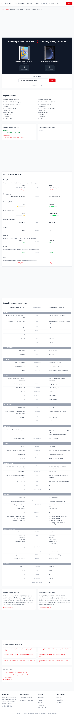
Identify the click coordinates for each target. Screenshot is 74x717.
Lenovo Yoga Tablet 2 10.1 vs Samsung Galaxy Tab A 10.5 (19, 660)
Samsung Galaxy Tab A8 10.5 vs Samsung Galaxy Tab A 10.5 (19, 649)
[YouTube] (44, 3)
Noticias (29, 3)
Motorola (41, 705)
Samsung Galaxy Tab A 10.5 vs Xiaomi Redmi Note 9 (18, 654)
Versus (7, 9)
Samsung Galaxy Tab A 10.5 (24, 61)
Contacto (59, 697)
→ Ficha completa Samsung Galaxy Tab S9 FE (15, 675)
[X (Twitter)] (39, 3)
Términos (59, 702)
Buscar (69, 3)
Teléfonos (8, 3)
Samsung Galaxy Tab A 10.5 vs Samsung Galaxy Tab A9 (54, 649)
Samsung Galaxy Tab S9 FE (50, 61)
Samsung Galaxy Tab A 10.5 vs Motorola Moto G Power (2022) (53, 660)
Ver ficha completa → (9, 607)
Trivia (36, 3)
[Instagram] (41, 3)
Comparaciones (20, 3)
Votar (52, 80)
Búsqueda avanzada (26, 700)
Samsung (41, 697)
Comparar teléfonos (26, 697)
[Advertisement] (37, 155)
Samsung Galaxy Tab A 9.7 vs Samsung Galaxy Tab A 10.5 (53, 655)
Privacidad (59, 700)
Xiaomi (40, 702)
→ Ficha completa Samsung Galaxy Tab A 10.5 (15, 672)
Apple (40, 700)
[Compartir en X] (39, 85)
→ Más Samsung (7, 677)
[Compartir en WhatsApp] (41, 85)
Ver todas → (42, 707)
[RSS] (46, 3)
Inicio (3, 9)
